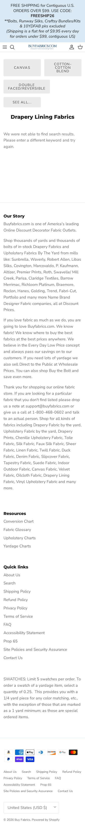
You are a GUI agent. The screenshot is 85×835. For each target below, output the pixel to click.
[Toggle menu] (5, 47)
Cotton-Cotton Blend (63, 68)
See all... (22, 102)
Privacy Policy (15, 608)
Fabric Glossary (17, 529)
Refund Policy (15, 599)
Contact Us (13, 657)
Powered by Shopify (46, 820)
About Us (11, 575)
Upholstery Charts (19, 538)
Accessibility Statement (24, 632)
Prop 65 (10, 641)
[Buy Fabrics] (42, 47)
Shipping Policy (17, 591)
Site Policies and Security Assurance (35, 649)
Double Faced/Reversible (26, 87)
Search (9, 583)
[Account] (70, 47)
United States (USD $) (27, 807)
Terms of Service (18, 616)
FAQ (7, 624)
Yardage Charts (17, 546)
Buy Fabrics (22, 820)
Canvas (22, 67)
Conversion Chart (18, 521)
